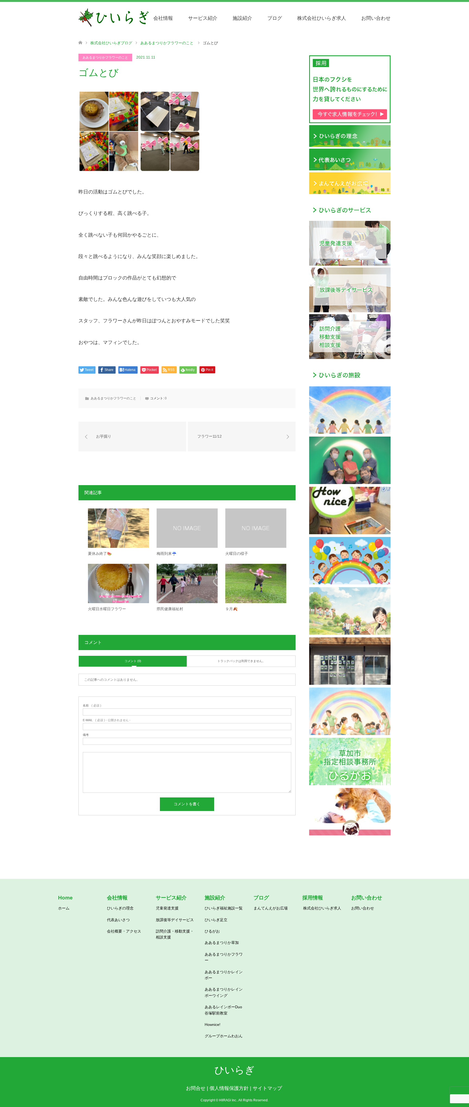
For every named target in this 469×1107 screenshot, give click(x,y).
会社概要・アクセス (124, 931)
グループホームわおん (224, 1036)
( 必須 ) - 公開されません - (107, 720)
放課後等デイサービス (175, 920)
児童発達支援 (167, 908)
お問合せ (195, 1088)
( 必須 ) (92, 705)
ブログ (274, 18)
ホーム (63, 908)
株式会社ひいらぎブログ (111, 43)
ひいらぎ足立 (216, 920)
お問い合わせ (376, 18)
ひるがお (212, 931)
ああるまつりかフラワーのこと (105, 57)
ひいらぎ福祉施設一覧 (224, 908)
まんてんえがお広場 (270, 908)
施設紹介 (242, 18)
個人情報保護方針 (229, 1088)
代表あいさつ (118, 920)
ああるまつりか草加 (222, 942)
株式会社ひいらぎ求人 (321, 18)
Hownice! (212, 1024)
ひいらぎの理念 (120, 908)
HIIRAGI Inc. (228, 1100)
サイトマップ (267, 1088)
